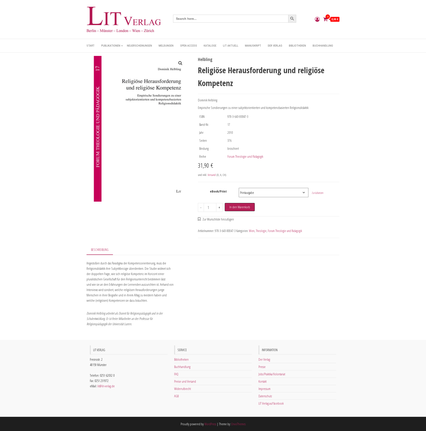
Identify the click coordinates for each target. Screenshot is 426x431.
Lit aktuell (230, 45)
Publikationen (110, 45)
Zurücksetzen (317, 193)
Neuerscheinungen (139, 45)
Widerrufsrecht (182, 388)
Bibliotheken (297, 45)
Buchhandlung (323, 45)
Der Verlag (275, 45)
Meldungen (166, 45)
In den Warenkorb (239, 207)
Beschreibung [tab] (99, 249)
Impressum (264, 388)
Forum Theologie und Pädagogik (245, 156)
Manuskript (253, 45)
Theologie (261, 231)
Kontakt (262, 381)
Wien (251, 231)
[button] (180, 63)
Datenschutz (265, 396)
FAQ (176, 374)
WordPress (210, 424)
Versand (212, 175)
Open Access (188, 45)
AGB (176, 396)
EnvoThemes (238, 424)
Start (91, 45)
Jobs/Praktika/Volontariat (271, 374)
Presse (262, 366)
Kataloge (210, 45)
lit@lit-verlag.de (106, 386)
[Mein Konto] (317, 19)
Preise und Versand (185, 381)
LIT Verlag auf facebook (271, 403)
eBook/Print (218, 191)
